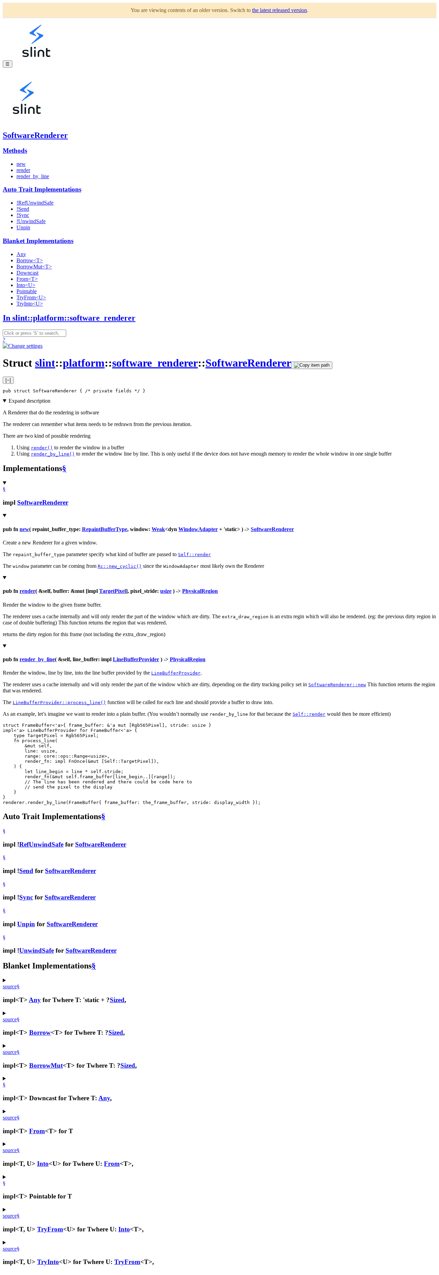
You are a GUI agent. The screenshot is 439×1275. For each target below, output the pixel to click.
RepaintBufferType (104, 529)
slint (45, 363)
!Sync (22, 215)
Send (26, 870)
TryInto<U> (29, 304)
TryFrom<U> (31, 297)
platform (84, 363)
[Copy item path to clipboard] (311, 365)
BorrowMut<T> (34, 266)
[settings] (23, 346)
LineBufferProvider (136, 659)
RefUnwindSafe (41, 844)
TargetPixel (112, 591)
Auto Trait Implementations (42, 189)
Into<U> (25, 285)
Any (21, 254)
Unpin (23, 227)
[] (8, 380)
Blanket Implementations (38, 240)
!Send (22, 209)
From (37, 1131)
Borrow (40, 1032)
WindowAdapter (198, 529)
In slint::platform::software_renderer (69, 317)
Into (43, 1163)
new (21, 164)
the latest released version (279, 10)
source (10, 986)
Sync (26, 897)
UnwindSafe (36, 950)
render (23, 170)
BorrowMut (46, 1065)
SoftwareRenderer (35, 135)
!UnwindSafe (31, 221)
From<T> (27, 279)
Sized (117, 999)
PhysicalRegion (200, 591)
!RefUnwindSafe (35, 203)
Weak (158, 529)
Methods (15, 150)
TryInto (48, 1261)
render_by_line (32, 176)
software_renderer (155, 363)
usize (165, 591)
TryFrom (50, 1229)
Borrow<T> (29, 260)
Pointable (26, 291)
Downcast (27, 273)
